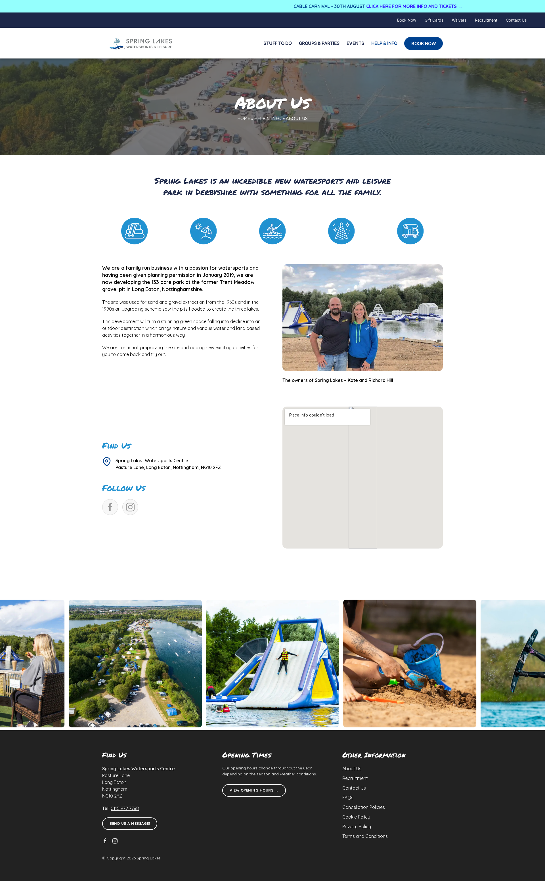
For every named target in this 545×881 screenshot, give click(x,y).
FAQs (347, 797)
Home (243, 118)
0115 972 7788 (125, 808)
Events (355, 43)
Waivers (459, 20)
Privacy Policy (356, 826)
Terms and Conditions (365, 836)
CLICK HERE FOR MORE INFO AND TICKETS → (367, 6)
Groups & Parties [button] (319, 43)
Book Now (406, 20)
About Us (351, 768)
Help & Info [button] (384, 43)
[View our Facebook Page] (105, 841)
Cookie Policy (356, 817)
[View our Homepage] (140, 43)
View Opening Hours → (254, 790)
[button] (272, 663)
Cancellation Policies (363, 807)
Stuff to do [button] (277, 43)
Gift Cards (434, 20)
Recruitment (486, 20)
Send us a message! (130, 823)
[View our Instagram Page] (115, 841)
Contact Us (516, 20)
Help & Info (268, 118)
